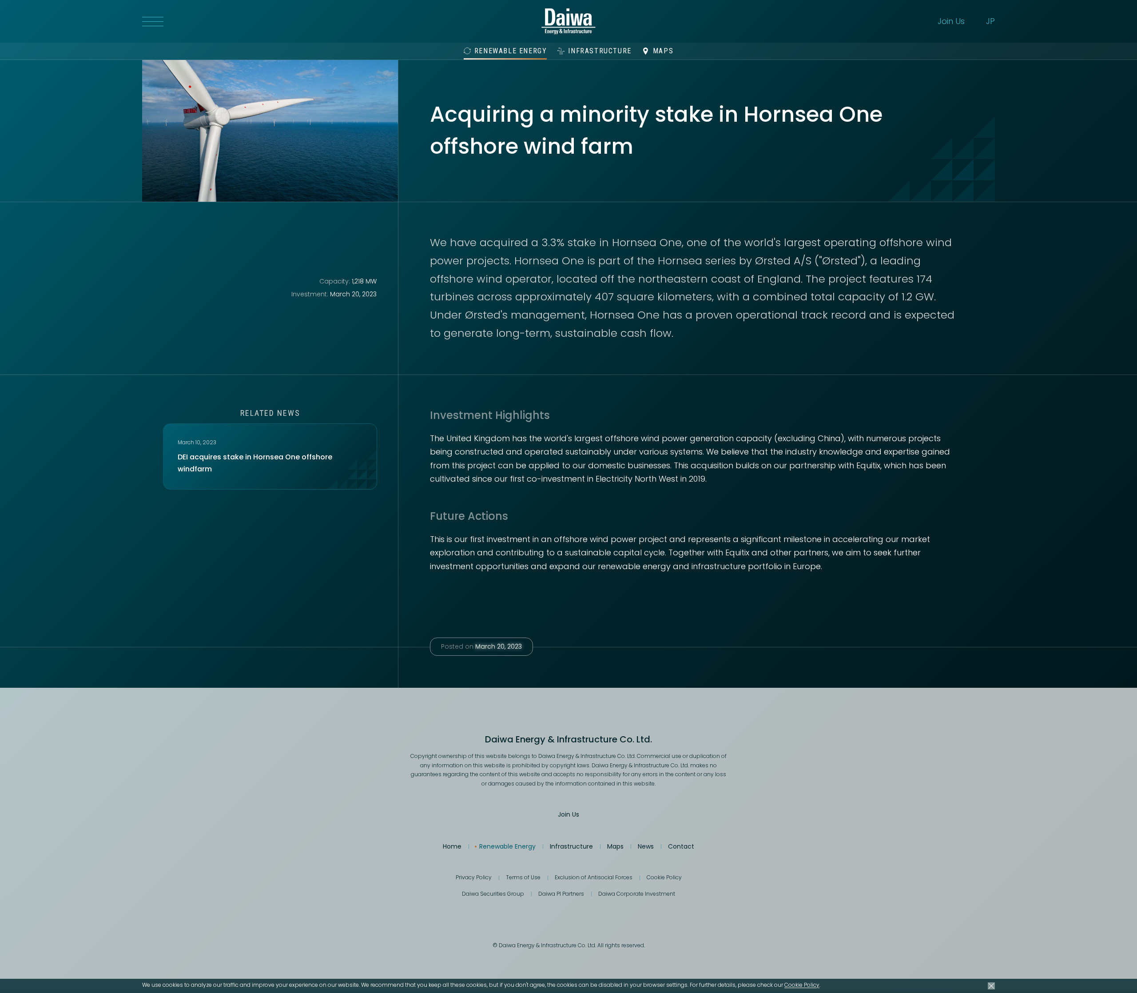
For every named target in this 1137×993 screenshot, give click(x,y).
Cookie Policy (801, 985)
